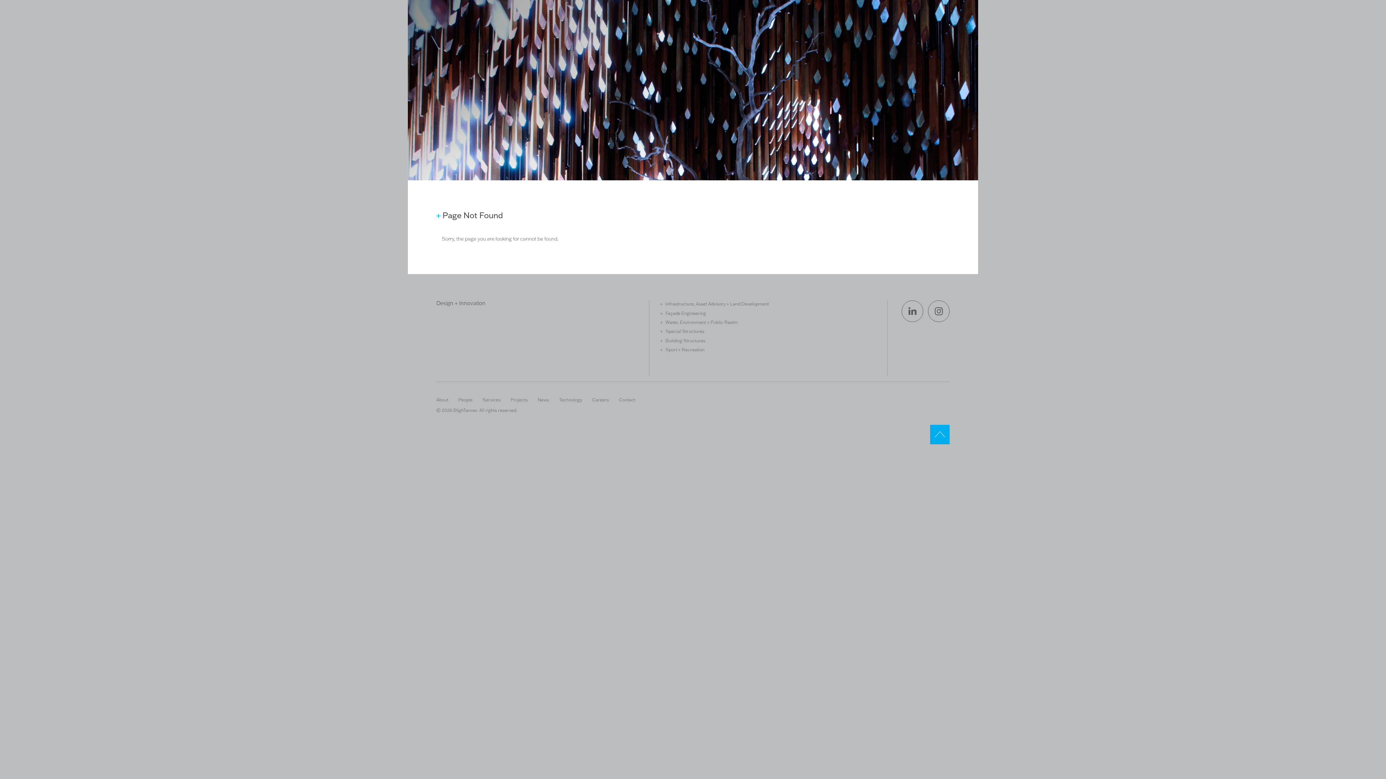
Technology (570, 399)
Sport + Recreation (685, 349)
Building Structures (685, 340)
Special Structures (685, 331)
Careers (600, 399)
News (543, 399)
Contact (627, 399)
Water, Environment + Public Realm (702, 322)
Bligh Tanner (462, 37)
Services (492, 399)
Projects (519, 399)
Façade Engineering (686, 313)
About (442, 399)
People (465, 399)
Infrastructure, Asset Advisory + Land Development (717, 304)
